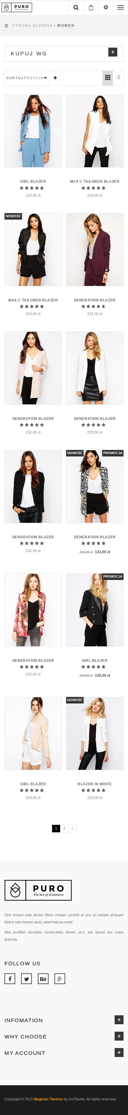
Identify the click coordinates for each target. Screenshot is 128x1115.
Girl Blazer (33, 181)
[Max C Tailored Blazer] (95, 131)
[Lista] (118, 78)
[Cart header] (91, 7)
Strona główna (32, 26)
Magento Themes (48, 1099)
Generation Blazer (95, 300)
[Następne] (72, 828)
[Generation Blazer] (95, 249)
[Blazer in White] (95, 733)
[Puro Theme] (18, 7)
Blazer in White (95, 784)
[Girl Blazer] (33, 131)
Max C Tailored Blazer (95, 181)
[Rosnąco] (55, 78)
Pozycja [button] (34, 78)
